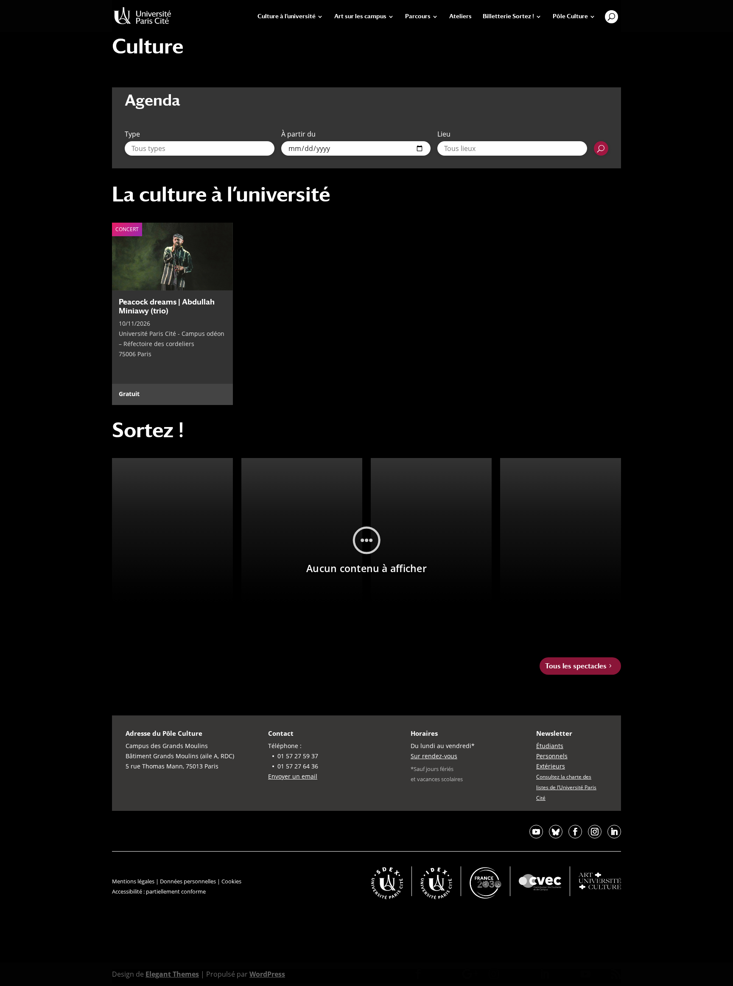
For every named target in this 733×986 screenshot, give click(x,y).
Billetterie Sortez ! (508, 16)
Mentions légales (133, 881)
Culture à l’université (286, 16)
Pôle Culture (570, 16)
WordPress (267, 974)
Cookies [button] (231, 881)
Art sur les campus (360, 16)
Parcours (418, 16)
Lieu (443, 134)
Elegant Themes (172, 974)
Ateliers (460, 16)
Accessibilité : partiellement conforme (159, 891)
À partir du (298, 134)
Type (132, 134)
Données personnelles (188, 881)
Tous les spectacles (576, 666)
